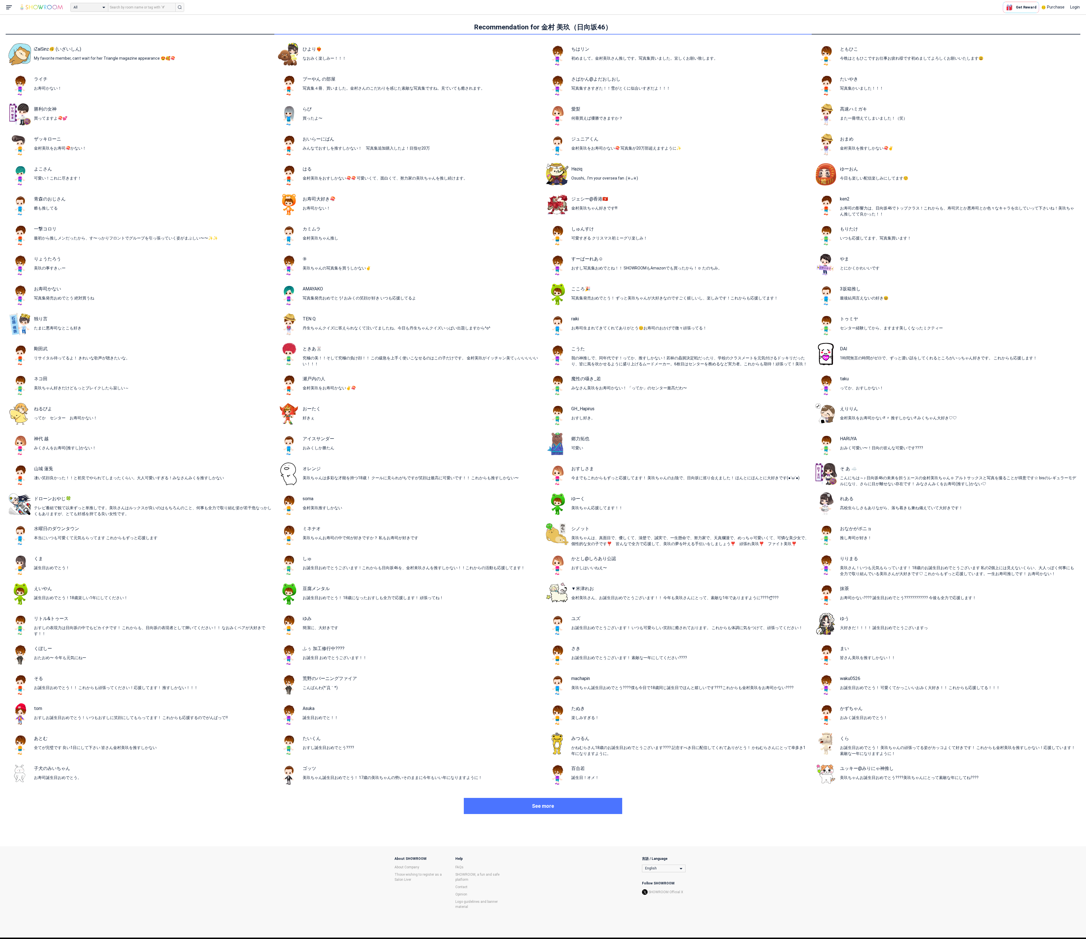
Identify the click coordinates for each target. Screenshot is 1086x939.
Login (1075, 7)
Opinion (461, 894)
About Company (407, 867)
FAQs (459, 867)
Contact (461, 887)
